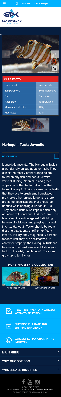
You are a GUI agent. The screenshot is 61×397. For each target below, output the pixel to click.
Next (55, 279)
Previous (6, 279)
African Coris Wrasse (45, 287)
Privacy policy (40, 392)
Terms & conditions (23, 392)
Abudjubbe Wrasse (16, 287)
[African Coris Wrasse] (45, 276)
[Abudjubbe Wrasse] (16, 276)
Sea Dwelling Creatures (19, 389)
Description (9, 156)
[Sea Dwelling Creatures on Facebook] (23, 382)
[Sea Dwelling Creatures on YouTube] (30, 382)
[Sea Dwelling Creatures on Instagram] (37, 382)
